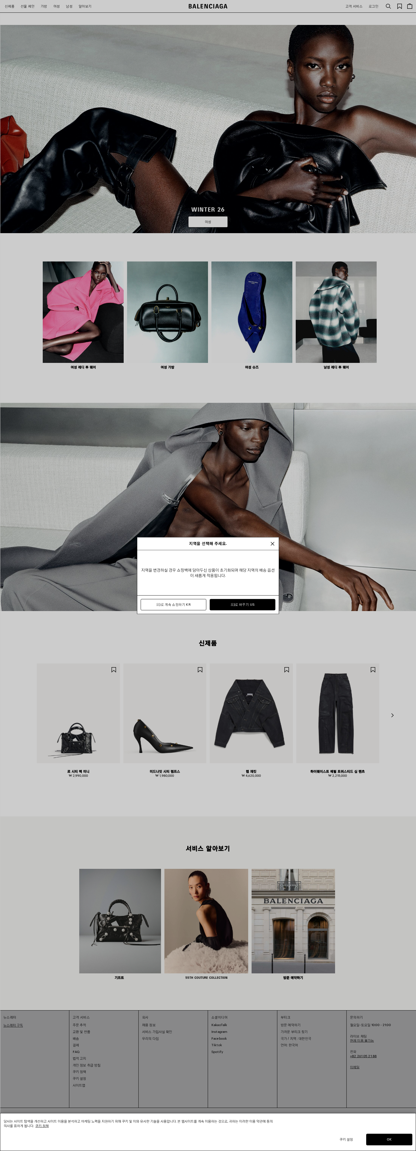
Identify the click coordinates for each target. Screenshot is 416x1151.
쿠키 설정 (346, 1139)
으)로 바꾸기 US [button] (243, 604)
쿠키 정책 (42, 1126)
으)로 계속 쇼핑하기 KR (173, 604)
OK (389, 1139)
